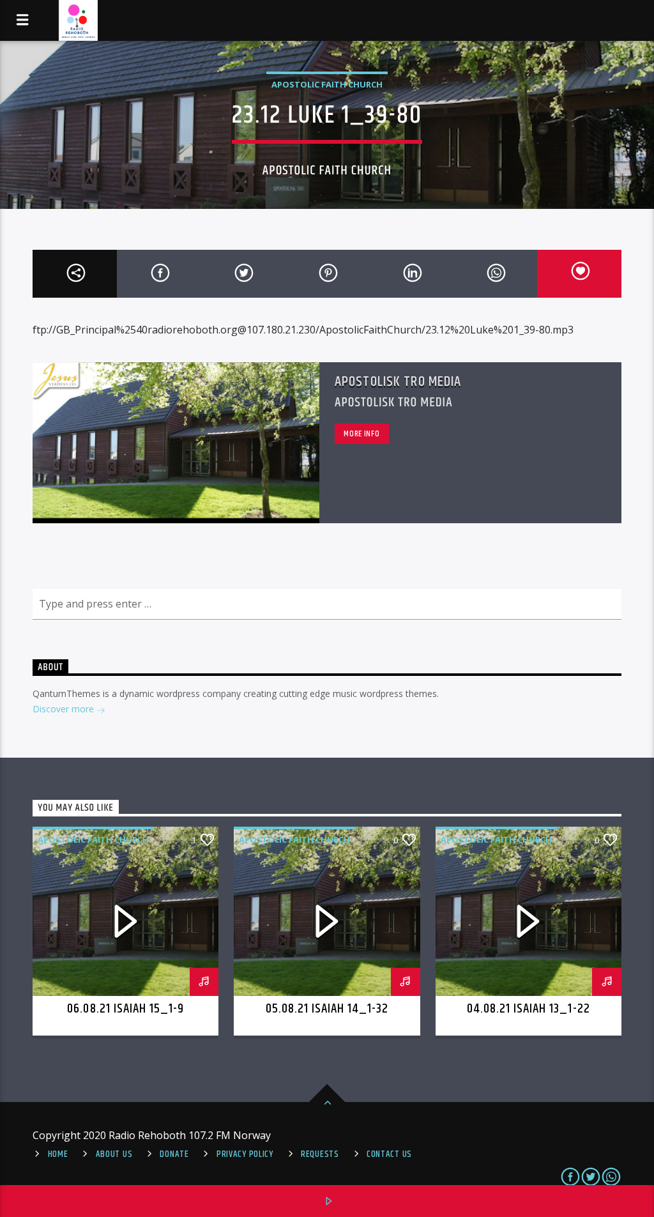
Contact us (389, 1154)
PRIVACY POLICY (245, 1154)
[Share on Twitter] (243, 274)
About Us (114, 1154)
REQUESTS (320, 1154)
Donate (174, 1154)
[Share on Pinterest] (327, 274)
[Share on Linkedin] (411, 274)
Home (58, 1154)
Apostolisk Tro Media (398, 382)
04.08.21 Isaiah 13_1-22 (528, 1009)
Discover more (64, 709)
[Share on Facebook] (159, 274)
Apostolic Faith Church (327, 84)
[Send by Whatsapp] (495, 274)
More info (361, 433)
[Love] (579, 274)
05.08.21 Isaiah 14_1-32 (327, 1009)
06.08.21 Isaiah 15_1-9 (125, 1009)
